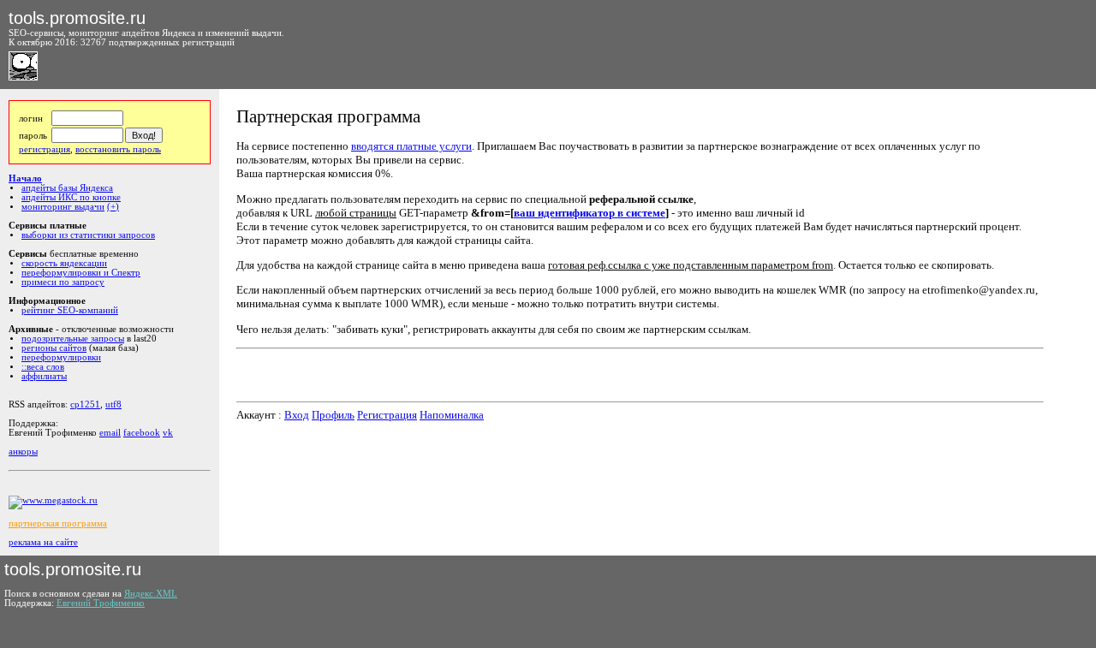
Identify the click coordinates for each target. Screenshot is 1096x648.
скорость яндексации (64, 263)
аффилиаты (44, 376)
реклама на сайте (43, 542)
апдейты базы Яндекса (67, 188)
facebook (141, 432)
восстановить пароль (118, 149)
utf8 (113, 404)
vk (168, 432)
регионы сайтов (53, 348)
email (110, 432)
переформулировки (61, 357)
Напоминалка (452, 414)
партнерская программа (58, 523)
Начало (25, 178)
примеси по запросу (62, 282)
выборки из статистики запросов (88, 235)
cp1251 (85, 404)
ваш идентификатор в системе (589, 212)
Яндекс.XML (150, 593)
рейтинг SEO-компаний (69, 310)
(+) (113, 206)
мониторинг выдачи (62, 206)
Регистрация (387, 414)
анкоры (23, 451)
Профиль (333, 414)
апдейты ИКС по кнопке (71, 197)
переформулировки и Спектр (80, 272)
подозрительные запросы (72, 338)
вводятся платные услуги (411, 146)
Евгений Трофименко (101, 603)
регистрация (44, 149)
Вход (296, 414)
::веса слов (42, 367)
